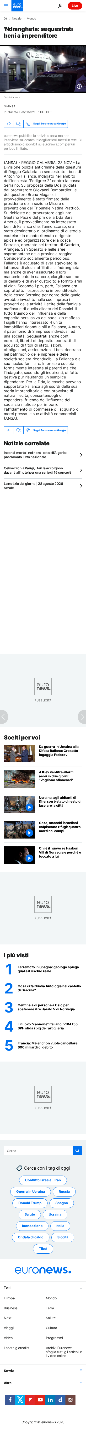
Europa (9, 1298)
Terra (50, 1308)
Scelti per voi (22, 737)
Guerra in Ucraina (30, 1191)
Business (10, 1308)
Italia (60, 1226)
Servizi (9, 1371)
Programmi (54, 1338)
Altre (7, 1383)
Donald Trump (30, 1203)
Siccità (62, 1237)
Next (7, 1318)
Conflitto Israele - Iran (43, 1180)
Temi (7, 1287)
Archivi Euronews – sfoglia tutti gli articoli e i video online (64, 1352)
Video (8, 1338)
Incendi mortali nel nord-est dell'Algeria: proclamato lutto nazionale (35, 455)
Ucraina (55, 1214)
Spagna (61, 1203)
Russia (64, 1191)
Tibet (43, 1248)
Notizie (17, 18)
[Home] (5, 18)
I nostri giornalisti (17, 1348)
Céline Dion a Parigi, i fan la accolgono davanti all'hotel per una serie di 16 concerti (37, 470)
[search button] (77, 1150)
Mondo (31, 18)
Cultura (51, 1328)
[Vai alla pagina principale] (17, 5)
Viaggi (9, 1328)
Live (75, 6)
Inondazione (32, 1226)
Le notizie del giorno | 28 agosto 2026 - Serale (34, 486)
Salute (30, 1214)
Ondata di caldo (30, 1237)
